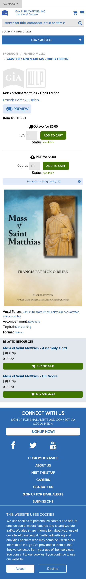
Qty (22, 135)
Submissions (43, 501)
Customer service (43, 458)
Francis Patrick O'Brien (21, 100)
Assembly (15, 316)
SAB (5, 316)
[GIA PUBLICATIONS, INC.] (4, 12)
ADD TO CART (53, 135)
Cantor (27, 312)
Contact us (43, 487)
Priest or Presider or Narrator (61, 312)
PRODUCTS (10, 53)
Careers (43, 480)
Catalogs (10, 3)
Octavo (19, 332)
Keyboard (34, 321)
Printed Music (34, 53)
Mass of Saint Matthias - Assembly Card (35, 348)
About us (43, 465)
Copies (22, 165)
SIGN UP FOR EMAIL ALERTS (43, 494)
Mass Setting (23, 327)
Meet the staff (43, 472)
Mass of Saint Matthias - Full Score (30, 376)
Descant (37, 312)
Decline (52, 568)
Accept (20, 568)
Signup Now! (43, 431)
